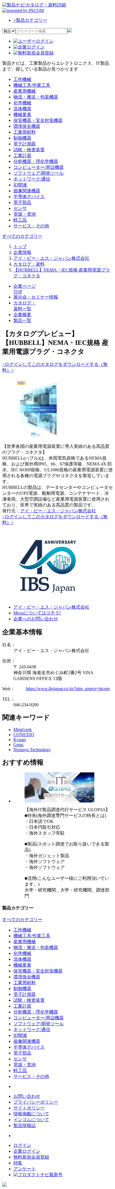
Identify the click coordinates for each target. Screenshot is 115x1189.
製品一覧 (22, 320)
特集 (17, 1163)
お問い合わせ (26, 1096)
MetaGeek (22, 729)
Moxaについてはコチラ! (37, 613)
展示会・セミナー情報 (35, 297)
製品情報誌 (24, 1125)
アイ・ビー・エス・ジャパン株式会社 (58, 510)
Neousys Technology (32, 749)
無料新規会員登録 (31, 1157)
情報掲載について (31, 1113)
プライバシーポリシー (35, 1102)
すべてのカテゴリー (22, 236)
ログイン (22, 1145)
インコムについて (31, 1119)
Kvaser (19, 739)
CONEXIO (23, 734)
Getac (18, 744)
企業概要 (22, 314)
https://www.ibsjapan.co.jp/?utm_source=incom (68, 688)
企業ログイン (26, 1151)
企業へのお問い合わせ (35, 618)
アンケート (24, 1168)
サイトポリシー (29, 1108)
